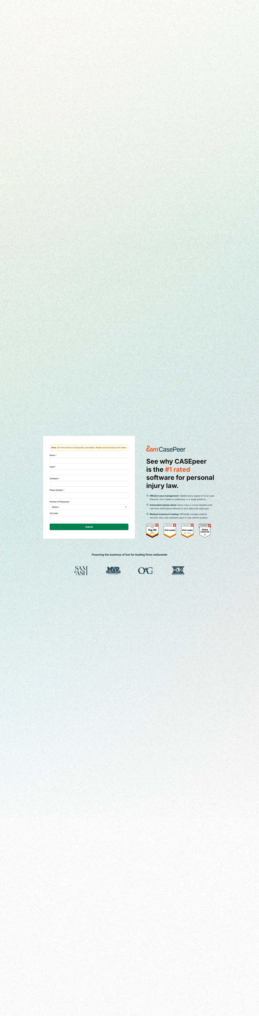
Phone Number (57, 490)
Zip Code (54, 513)
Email (53, 467)
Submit (89, 526)
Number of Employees (59, 502)
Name (53, 455)
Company (55, 478)
